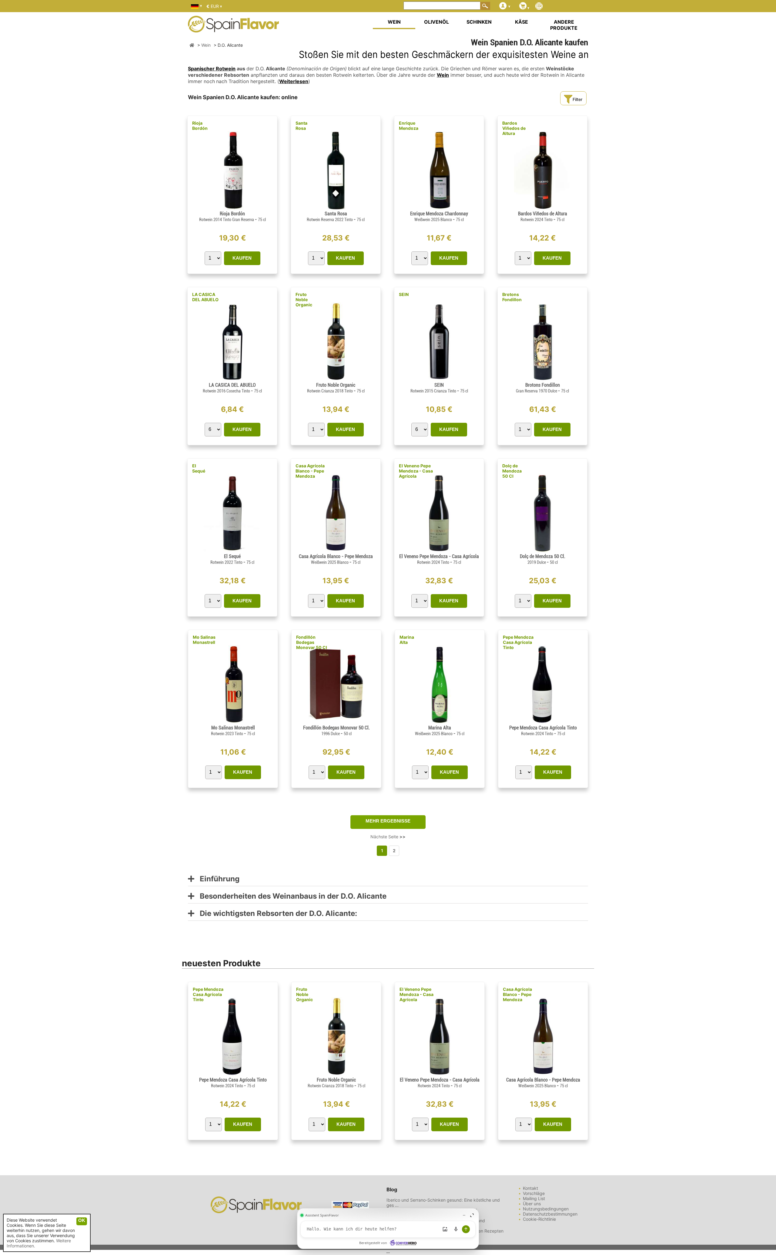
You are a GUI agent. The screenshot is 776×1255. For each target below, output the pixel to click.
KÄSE (521, 22)
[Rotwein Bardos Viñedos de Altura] (542, 208)
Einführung (216, 879)
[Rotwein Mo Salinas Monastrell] (233, 722)
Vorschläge (534, 1193)
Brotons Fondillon (512, 297)
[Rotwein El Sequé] (232, 550)
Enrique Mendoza (408, 125)
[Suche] (485, 6)
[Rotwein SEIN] (439, 379)
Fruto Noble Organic (304, 299)
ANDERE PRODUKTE (563, 25)
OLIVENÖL (436, 22)
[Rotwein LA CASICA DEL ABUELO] (232, 379)
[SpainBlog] (539, 6)
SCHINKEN (479, 22)
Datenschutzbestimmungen (550, 1213)
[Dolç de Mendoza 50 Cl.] (542, 550)
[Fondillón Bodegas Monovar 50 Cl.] (336, 722)
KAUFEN (242, 258)
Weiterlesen (293, 81)
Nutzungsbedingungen (546, 1208)
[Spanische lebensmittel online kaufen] (233, 28)
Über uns (532, 1203)
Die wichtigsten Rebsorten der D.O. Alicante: (275, 914)
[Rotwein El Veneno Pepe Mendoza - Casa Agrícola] (439, 550)
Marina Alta (407, 639)
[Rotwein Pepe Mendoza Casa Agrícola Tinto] (543, 722)
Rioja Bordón (200, 125)
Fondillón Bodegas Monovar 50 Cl (311, 642)
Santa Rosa (301, 125)
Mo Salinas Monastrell (204, 639)
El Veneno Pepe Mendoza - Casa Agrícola (416, 471)
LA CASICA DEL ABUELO (205, 297)
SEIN (404, 294)
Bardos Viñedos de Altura (514, 128)
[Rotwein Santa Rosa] (335, 208)
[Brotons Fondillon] (542, 379)
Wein (443, 75)
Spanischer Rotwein (212, 69)
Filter (577, 99)
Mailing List (534, 1198)
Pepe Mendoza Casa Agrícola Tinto (518, 642)
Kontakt (530, 1188)
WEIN (394, 22)
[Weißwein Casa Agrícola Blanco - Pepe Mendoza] (335, 550)
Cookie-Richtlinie (539, 1219)
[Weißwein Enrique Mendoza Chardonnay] (438, 208)
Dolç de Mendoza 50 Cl (512, 471)
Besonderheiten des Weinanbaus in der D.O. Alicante (290, 896)
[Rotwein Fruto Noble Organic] (335, 379)
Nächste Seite (388, 836)
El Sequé (198, 468)
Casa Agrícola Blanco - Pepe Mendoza (310, 471)
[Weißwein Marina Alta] (439, 722)
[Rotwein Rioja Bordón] (232, 208)
